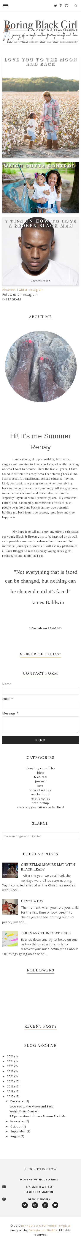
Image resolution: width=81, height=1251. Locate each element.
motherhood (40, 794)
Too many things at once (46, 933)
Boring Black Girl (32, 1226)
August (15, 1136)
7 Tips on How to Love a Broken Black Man (40, 223)
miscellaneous (40, 790)
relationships (40, 799)
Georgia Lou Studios (43, 1230)
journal (40, 781)
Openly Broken (39, 1199)
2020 (10, 1081)
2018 (10, 1091)
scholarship (40, 803)
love (40, 786)
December (18, 1101)
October (16, 1126)
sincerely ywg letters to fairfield (40, 807)
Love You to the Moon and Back (40, 61)
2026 (10, 1056)
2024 (10, 1061)
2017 (10, 1096)
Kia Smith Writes (39, 1186)
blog (40, 773)
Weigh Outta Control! (40, 166)
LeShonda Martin (39, 1192)
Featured (40, 777)
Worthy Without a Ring (39, 1179)
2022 (10, 1071)
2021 (10, 1076)
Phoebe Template (58, 1226)
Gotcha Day (32, 901)
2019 (10, 1086)
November (18, 1121)
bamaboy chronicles (41, 768)
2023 (10, 1066)
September (18, 1131)
